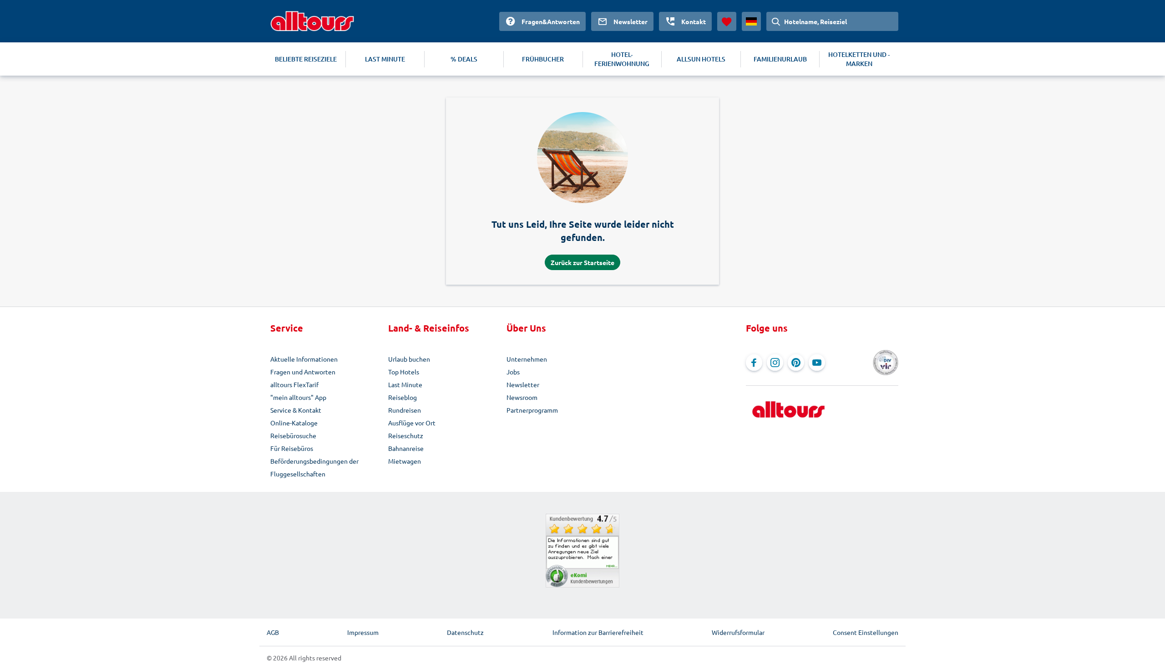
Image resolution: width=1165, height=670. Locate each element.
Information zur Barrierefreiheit (597, 632)
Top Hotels (403, 372)
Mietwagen (404, 461)
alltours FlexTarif (294, 384)
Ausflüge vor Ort (412, 423)
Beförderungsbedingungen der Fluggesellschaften (314, 467)
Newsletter (523, 384)
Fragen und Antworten (302, 372)
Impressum (363, 632)
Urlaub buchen (409, 359)
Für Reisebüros (291, 448)
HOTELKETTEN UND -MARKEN (859, 59)
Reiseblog (402, 397)
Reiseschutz (405, 435)
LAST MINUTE (385, 59)
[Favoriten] (726, 21)
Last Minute (405, 384)
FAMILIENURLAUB (780, 59)
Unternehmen (527, 359)
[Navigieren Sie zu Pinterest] (796, 362)
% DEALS (464, 59)
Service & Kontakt (295, 410)
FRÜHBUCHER (543, 59)
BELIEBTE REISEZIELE (306, 59)
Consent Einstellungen (865, 632)
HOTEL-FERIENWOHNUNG (621, 59)
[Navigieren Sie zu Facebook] (754, 362)
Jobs (513, 372)
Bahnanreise (406, 448)
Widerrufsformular (738, 632)
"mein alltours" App (298, 397)
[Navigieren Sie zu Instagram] (775, 362)
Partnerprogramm (532, 410)
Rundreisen (404, 410)
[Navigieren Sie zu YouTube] (817, 362)
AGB (273, 632)
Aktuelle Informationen (304, 359)
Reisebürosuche (293, 435)
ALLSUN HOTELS (701, 59)
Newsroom (522, 397)
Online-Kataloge (294, 423)
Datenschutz (465, 632)
